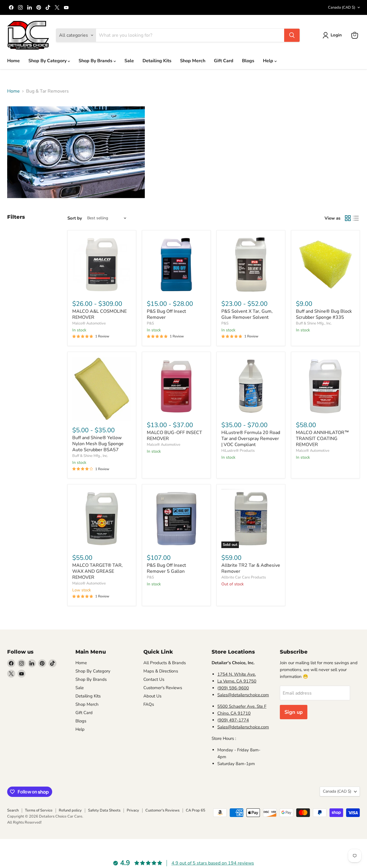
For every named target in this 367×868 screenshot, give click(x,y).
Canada (341, 7)
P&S (150, 323)
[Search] (292, 35)
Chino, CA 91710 (234, 713)
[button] (333, 35)
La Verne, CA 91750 (236, 681)
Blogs (248, 61)
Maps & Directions (160, 671)
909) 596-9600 (234, 688)
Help (268, 61)
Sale (129, 61)
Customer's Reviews (162, 688)
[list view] (356, 218)
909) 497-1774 (234, 720)
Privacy (133, 810)
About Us (152, 696)
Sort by (74, 218)
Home (13, 61)
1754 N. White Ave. (236, 674)
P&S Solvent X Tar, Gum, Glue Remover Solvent (247, 314)
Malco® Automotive (89, 323)
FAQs (148, 704)
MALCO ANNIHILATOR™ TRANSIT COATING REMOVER (322, 438)
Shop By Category (48, 61)
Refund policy (70, 810)
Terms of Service (38, 810)
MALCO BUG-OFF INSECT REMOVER (174, 435)
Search (13, 810)
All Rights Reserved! (24, 822)
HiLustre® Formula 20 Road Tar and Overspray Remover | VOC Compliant (250, 438)
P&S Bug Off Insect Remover (166, 314)
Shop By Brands (96, 61)
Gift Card (223, 61)
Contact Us (153, 679)
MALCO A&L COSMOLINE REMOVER (99, 314)
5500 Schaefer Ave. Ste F (241, 706)
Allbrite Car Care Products (243, 577)
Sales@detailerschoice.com (243, 695)
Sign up (293, 712)
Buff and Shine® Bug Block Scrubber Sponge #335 (324, 314)
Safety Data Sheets (104, 810)
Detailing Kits (156, 61)
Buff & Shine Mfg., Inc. (314, 323)
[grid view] (348, 218)
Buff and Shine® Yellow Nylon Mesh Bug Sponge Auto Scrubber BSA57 (98, 444)
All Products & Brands (164, 663)
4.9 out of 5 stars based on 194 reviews (212, 863)
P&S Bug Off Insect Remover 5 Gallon (166, 568)
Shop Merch (192, 61)
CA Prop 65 (195, 810)
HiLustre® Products (238, 450)
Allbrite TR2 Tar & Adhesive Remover (250, 568)
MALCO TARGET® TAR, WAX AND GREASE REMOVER (97, 571)
